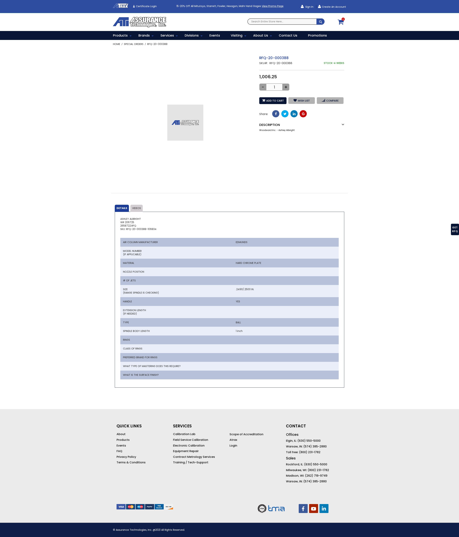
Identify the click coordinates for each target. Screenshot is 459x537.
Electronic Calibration (189, 446)
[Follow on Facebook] (303, 508)
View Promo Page (272, 6)
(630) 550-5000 (309, 441)
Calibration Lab (184, 434)
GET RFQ (455, 229)
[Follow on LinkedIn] (324, 508)
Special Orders (133, 44)
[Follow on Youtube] (313, 508)
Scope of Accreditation (246, 434)
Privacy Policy (126, 457)
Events (121, 446)
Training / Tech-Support (190, 462)
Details (122, 208)
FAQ (119, 451)
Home (116, 44)
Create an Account (334, 7)
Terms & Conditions (131, 462)
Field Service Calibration (190, 440)
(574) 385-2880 (315, 447)
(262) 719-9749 (316, 476)
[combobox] (286, 21)
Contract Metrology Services (194, 457)
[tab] (122, 208)
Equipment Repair (186, 451)
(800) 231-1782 (309, 452)
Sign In (309, 7)
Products (123, 440)
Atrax (233, 440)
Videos (136, 208)
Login (233, 446)
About (121, 434)
